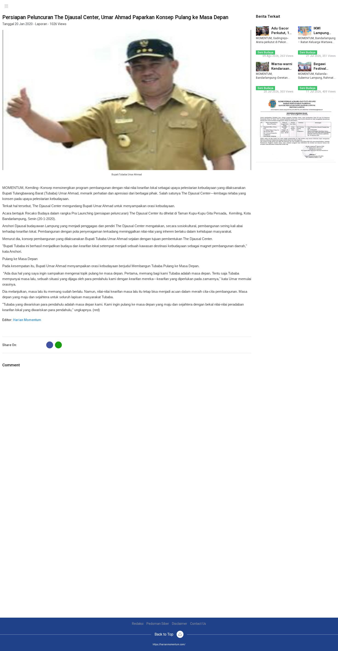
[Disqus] (126, 425)
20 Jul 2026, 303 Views (278, 91)
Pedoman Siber (157, 623)
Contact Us (198, 623)
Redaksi (137, 623)
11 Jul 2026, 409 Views (321, 91)
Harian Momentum (27, 320)
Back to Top (164, 634)
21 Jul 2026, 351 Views (321, 56)
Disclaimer (179, 623)
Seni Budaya (265, 52)
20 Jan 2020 (24, 24)
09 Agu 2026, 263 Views (278, 56)
